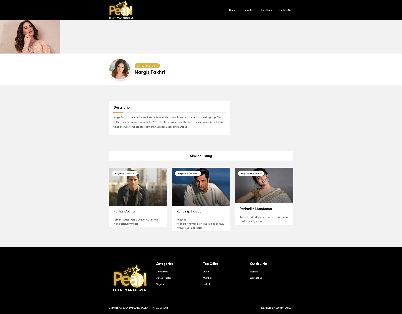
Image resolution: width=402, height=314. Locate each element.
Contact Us (285, 9)
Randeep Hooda (189, 211)
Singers (160, 284)
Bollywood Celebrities (147, 66)
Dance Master (163, 277)
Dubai (206, 271)
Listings (254, 271)
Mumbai (207, 277)
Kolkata (207, 284)
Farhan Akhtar (124, 211)
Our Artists (248, 9)
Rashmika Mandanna (256, 209)
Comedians (162, 271)
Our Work (266, 9)
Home (232, 9)
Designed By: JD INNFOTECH (277, 307)
